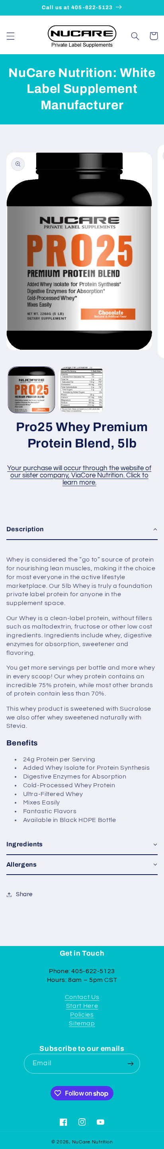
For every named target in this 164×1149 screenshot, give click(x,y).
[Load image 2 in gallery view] (82, 390)
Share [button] (24, 894)
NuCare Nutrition (92, 1142)
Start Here (82, 1006)
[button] (10, 36)
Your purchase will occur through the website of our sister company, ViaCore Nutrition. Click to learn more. (79, 475)
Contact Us (82, 997)
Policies (82, 1014)
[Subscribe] (130, 1063)
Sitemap (82, 1023)
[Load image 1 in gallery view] (31, 390)
